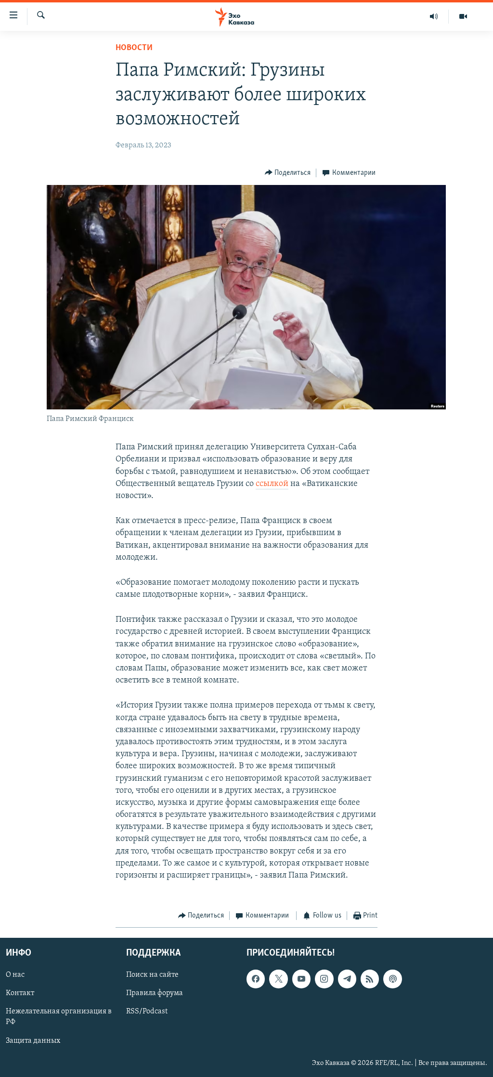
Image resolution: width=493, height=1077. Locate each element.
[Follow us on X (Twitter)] (278, 979)
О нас (15, 975)
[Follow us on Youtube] (301, 979)
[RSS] (370, 979)
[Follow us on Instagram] (324, 979)
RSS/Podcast (147, 1011)
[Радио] (434, 16)
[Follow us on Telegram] (347, 979)
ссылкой (272, 484)
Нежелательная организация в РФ (59, 1017)
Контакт (20, 993)
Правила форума (154, 993)
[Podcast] (392, 979)
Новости (134, 48)
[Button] (288, 173)
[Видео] (463, 16)
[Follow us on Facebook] (255, 979)
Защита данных (33, 1040)
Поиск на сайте (152, 975)
